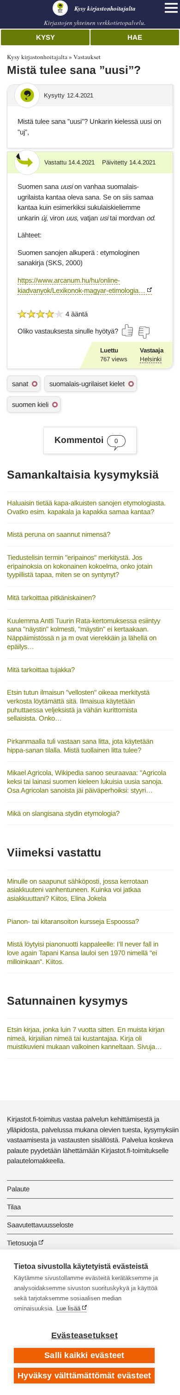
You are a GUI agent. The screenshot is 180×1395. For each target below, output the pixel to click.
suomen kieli (30, 404)
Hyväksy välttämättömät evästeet (84, 1375)
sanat (20, 384)
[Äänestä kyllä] (128, 330)
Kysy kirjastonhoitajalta (37, 57)
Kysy (45, 37)
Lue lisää (68, 1308)
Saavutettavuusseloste (40, 1225)
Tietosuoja (22, 1243)
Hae (134, 37)
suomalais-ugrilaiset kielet (87, 384)
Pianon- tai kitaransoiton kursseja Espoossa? (73, 921)
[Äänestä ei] (144, 333)
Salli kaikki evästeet (84, 1355)
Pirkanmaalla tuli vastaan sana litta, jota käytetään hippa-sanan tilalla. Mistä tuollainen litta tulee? (80, 745)
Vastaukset (87, 57)
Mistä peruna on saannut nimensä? (58, 534)
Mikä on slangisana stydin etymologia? (63, 813)
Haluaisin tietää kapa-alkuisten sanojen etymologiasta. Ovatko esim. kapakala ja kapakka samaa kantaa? (86, 507)
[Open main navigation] (171, 7)
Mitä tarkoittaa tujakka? (41, 669)
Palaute (18, 1189)
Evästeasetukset (84, 1335)
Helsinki (151, 359)
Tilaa (14, 1207)
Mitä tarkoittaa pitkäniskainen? (51, 597)
